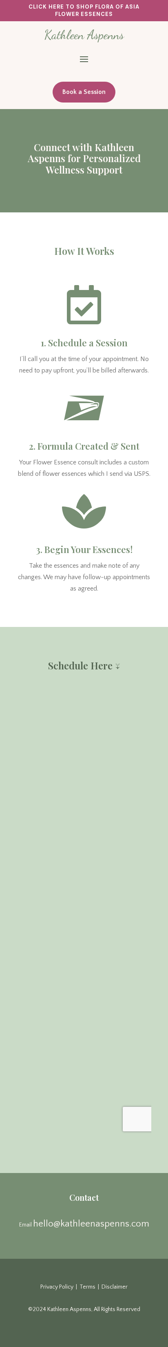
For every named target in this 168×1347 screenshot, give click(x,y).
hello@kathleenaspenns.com (91, 1223)
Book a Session (84, 92)
